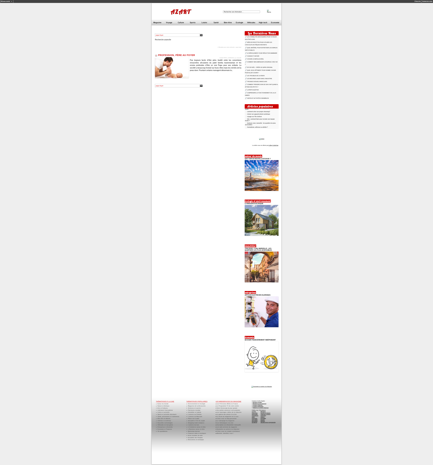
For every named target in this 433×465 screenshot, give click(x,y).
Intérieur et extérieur (164, 420)
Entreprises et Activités (165, 427)
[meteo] (261, 138)
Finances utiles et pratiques (197, 433)
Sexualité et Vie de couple (196, 420)
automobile (255, 414)
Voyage (169, 22)
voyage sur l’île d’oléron (254, 112)
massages (255, 413)
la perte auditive (253, 90)
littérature (263, 411)
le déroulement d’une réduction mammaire (262, 53)
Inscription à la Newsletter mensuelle (228, 425)
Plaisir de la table (193, 418)
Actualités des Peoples (195, 437)
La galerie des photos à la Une (226, 414)
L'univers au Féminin (195, 414)
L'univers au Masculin (195, 416)
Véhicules (251, 22)
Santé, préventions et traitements (168, 416)
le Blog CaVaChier (273, 145)
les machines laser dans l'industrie (259, 78)
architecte (254, 422)
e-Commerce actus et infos (197, 427)
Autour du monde (162, 403)
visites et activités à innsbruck (258, 98)
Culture (181, 22)
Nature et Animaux (163, 406)
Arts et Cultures (162, 408)
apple (253, 417)
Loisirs (204, 22)
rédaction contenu (265, 414)
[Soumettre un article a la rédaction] (261, 386)
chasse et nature (253, 56)
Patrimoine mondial (194, 410)
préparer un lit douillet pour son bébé (258, 127)
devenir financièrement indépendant (260, 340)
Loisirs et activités (163, 412)
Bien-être (228, 22)
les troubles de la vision (256, 75)
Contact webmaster (258, 406)
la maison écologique (254, 203)
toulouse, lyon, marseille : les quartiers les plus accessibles (258, 249)
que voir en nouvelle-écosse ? (258, 159)
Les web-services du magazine (226, 427)
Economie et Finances (164, 429)
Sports (193, 22)
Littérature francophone (165, 410)
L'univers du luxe (193, 425)
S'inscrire (418, 1)
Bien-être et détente (163, 418)
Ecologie (239, 22)
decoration (255, 421)
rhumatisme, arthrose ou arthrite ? (257, 122)
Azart (181, 11)
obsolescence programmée (268, 422)
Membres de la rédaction (259, 403)
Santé (216, 22)
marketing (263, 415)
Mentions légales (257, 402)
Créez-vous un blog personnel (226, 418)
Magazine (157, 22)
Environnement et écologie (196, 403)
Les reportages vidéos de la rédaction (229, 412)
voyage (254, 411)
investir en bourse (265, 413)
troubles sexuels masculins (257, 81)
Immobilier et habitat (194, 412)
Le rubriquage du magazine (225, 420)
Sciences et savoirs (194, 408)
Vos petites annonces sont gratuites (228, 410)
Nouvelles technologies (165, 423)
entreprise (254, 418)
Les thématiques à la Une (224, 423)
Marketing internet (194, 431)
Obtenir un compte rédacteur (261, 407)
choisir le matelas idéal (255, 59)
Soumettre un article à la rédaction (227, 429)
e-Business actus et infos (196, 429)
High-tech (263, 22)
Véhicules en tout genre (165, 425)
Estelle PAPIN (223, 57)
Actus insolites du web (195, 435)
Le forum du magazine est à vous (227, 416)
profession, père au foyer (176, 55)
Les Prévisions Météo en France (227, 403)
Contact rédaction (258, 405)
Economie (275, 22)
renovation (255, 419)
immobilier (263, 418)
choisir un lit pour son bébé (255, 125)
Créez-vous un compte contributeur (228, 431)
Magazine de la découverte (197, 406)
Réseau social (5, 1)
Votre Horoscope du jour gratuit (226, 408)
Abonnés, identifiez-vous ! (225, 433)
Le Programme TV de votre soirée (227, 406)
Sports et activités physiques (167, 414)
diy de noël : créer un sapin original (260, 67)
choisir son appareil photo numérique (258, 109)
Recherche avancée (163, 40)
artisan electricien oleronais (258, 295)
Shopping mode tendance (196, 423)
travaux (263, 419)
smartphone (255, 415)
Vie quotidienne (162, 431)
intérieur (263, 421)
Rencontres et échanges (196, 439)
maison (263, 417)
